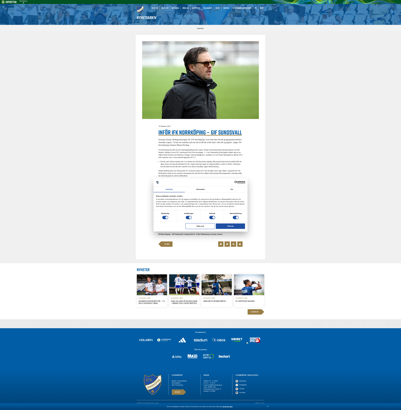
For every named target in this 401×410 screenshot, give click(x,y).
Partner (226, 8)
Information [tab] (200, 189)
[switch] (189, 217)
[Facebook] (237, 381)
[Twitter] (237, 389)
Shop (262, 8)
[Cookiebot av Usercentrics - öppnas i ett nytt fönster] (236, 182)
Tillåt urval (200, 226)
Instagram (243, 385)
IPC (256, 8)
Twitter (242, 389)
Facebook (242, 381)
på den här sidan (228, 406)
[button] (220, 244)
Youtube (242, 392)
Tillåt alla (230, 226)
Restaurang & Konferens (242, 8)
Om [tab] (231, 189)
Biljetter (164, 8)
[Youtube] (237, 393)
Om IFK (217, 8)
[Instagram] (237, 385)
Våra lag (185, 8)
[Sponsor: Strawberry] (23, 3)
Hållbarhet (207, 8)
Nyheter (155, 8)
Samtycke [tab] (169, 189)
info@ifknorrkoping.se (215, 385)
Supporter (196, 8)
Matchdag (175, 8)
